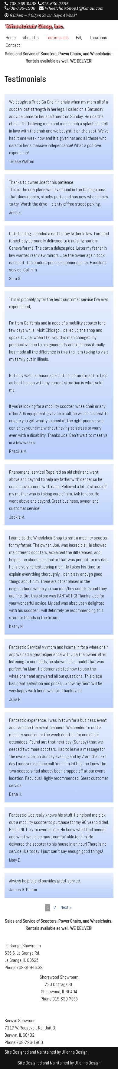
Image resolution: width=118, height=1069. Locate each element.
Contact (13, 45)
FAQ (79, 37)
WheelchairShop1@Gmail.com (74, 8)
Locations (98, 37)
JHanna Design (74, 1052)
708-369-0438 (23, 3)
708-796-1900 (21, 8)
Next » (66, 907)
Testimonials (57, 37)
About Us (31, 37)
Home (11, 37)
